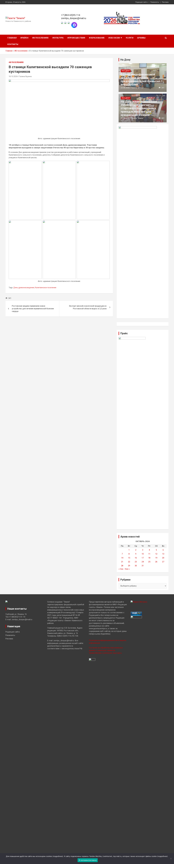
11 (149, 554)
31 (143, 566)
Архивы (141, 38)
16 (136, 558)
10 (143, 554)
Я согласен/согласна (87, 860)
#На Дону (126, 71)
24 (143, 562)
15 (129, 558)
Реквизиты (154, 2)
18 (149, 558)
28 (122, 566)
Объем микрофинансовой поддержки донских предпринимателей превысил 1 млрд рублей (142, 79)
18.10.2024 (13, 76)
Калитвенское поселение (45, 288)
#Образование (97, 38)
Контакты (12, 44)
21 (122, 562)
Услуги (129, 38)
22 (129, 562)
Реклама (165, 2)
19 (156, 558)
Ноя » (127, 569)
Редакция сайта (141, 2)
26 (156, 562)
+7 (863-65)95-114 (70, 15)
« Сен (121, 569)
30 (136, 566)
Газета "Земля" (137, 88)
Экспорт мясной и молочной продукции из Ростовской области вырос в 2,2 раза (87, 307)
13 (163, 554)
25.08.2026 (125, 88)
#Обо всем (114, 38)
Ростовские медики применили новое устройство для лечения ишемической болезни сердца (33, 308)
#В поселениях (40, 38)
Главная (12, 38)
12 (156, 554)
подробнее (57, 856)
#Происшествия (76, 38)
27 (163, 562)
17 (143, 558)
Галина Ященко (25, 76)
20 (163, 558)
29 (129, 566)
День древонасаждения (23, 288)
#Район (24, 38)
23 (136, 562)
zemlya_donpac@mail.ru (73, 18)
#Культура (58, 38)
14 (122, 558)
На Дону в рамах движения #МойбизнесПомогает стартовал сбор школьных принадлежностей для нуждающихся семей (139, 108)
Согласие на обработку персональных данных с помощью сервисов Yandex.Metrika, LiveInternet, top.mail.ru (106, 650)
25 (149, 562)
